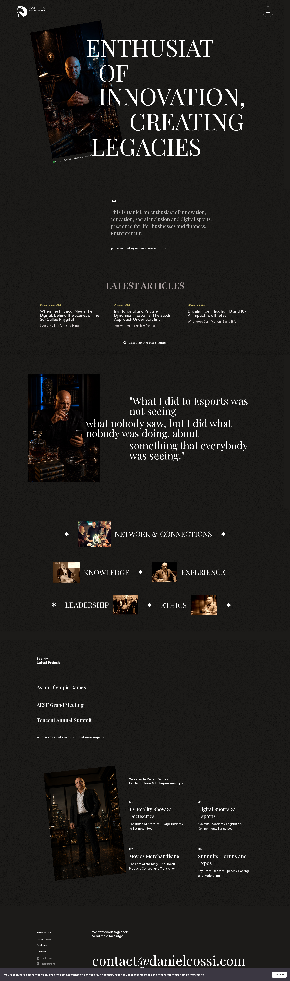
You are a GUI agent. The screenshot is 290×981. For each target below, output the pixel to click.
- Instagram (47, 963)
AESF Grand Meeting (60, 704)
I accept (279, 974)
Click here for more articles (147, 342)
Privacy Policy (44, 938)
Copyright (42, 951)
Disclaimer (42, 945)
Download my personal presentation (140, 248)
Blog (42, 331)
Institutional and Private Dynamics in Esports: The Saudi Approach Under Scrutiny (142, 315)
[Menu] (268, 11)
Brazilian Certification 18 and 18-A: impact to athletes (217, 313)
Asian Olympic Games (61, 687)
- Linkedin (45, 958)
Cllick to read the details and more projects (72, 737)
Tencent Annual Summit (64, 720)
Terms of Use (44, 932)
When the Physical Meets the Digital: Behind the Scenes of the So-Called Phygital (69, 315)
